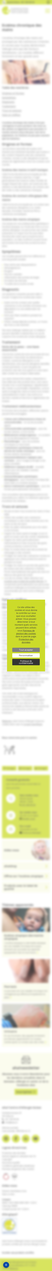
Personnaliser (26, 655)
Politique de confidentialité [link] (26, 662)
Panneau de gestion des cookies (26, 632)
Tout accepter (26, 649)
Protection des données (26, 641)
